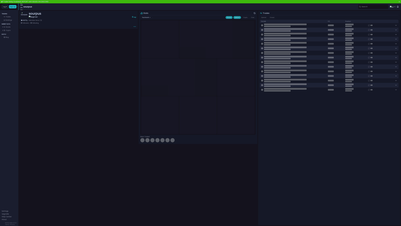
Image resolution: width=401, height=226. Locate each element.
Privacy (12, 224)
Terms (7, 224)
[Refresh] (255, 13)
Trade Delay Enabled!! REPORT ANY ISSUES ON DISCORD (25, 1)
